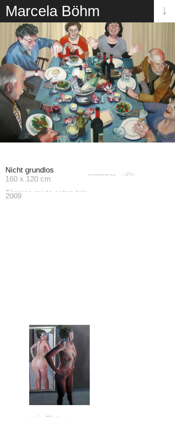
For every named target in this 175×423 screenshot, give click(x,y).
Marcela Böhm (52, 11)
